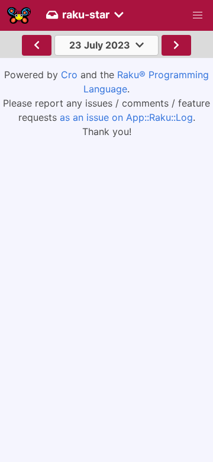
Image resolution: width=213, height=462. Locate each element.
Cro (69, 75)
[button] (197, 15)
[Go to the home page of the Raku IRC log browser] (19, 15)
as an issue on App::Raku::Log (126, 117)
